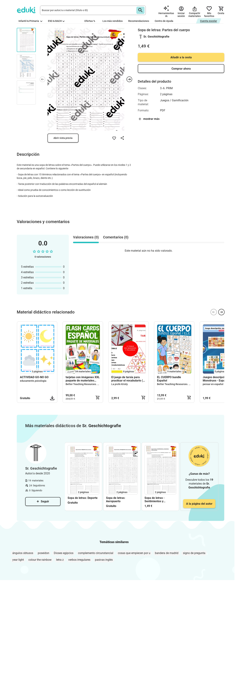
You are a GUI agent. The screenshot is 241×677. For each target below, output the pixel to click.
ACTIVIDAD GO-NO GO (34, 377)
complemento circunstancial (95, 553)
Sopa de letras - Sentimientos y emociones (154, 499)
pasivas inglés (104, 559)
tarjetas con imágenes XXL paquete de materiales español (83, 379)
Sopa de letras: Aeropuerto (115, 499)
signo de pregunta (194, 553)
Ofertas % (89, 21)
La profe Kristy (119, 384)
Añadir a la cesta (181, 57)
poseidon (43, 553)
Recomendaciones (138, 21)
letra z (60, 559)
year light (18, 559)
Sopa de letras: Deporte (83, 498)
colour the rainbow (40, 559)
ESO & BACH (55, 21)
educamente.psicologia (33, 380)
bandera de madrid (166, 553)
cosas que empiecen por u (134, 553)
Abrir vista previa (63, 138)
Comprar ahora (181, 68)
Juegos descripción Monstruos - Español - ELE (219, 379)
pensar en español (213, 384)
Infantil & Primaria (29, 21)
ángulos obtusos (22, 553)
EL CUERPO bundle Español (169, 379)
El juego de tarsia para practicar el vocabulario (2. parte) (128, 379)
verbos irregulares (79, 559)
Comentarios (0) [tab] (115, 237)
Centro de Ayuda (164, 21)
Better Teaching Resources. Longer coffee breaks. (94, 384)
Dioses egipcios (63, 553)
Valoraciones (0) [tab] (86, 237)
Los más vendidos (113, 21)
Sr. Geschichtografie (156, 36)
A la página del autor (199, 503)
